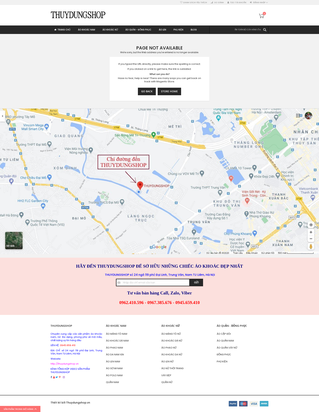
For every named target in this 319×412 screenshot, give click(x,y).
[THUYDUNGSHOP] (78, 14)
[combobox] (238, 29)
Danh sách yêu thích (195, 2)
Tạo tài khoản (238, 2)
